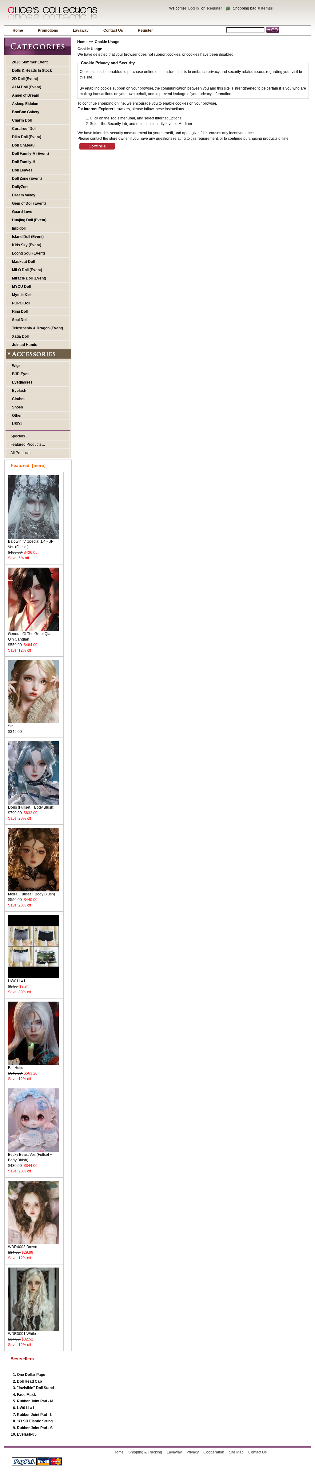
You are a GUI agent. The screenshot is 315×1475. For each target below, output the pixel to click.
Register (214, 8)
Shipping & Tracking (145, 1452)
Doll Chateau (23, 145)
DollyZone (21, 187)
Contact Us (113, 30)
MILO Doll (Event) (27, 270)
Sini (11, 726)
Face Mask (26, 1395)
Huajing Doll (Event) (29, 220)
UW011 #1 (17, 981)
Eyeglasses (22, 382)
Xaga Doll (20, 336)
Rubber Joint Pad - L (34, 1415)
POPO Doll (21, 303)
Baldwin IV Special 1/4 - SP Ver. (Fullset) (31, 544)
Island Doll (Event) (28, 237)
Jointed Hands (24, 345)
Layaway (81, 30)
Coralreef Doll (24, 129)
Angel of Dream (25, 95)
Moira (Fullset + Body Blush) (31, 894)
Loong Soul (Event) (28, 253)
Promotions (48, 30)
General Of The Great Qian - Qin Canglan (31, 636)
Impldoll (19, 228)
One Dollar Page (31, 1375)
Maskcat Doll (23, 261)
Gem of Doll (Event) (29, 203)
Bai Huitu (15, 1068)
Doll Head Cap (29, 1381)
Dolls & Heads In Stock (32, 70)
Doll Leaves (22, 170)
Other (17, 415)
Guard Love (22, 212)
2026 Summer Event (30, 62)
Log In (193, 8)
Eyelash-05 (27, 1434)
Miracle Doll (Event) (29, 278)
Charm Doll (22, 120)
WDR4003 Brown (22, 1247)
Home (18, 30)
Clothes (19, 399)
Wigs (16, 366)
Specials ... (19, 436)
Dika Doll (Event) (26, 137)
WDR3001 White (22, 1334)
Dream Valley (23, 195)
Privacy (192, 1452)
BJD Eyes (21, 374)
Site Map (236, 1452)
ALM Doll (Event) (26, 87)
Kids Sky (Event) (26, 245)
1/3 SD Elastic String (35, 1421)
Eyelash (19, 390)
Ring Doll (20, 311)
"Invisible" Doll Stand (35, 1388)
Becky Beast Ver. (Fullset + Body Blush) (30, 1157)
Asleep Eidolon (25, 104)
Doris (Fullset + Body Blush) (31, 807)
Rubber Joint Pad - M (35, 1401)
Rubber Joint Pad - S (35, 1428)
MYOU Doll (21, 286)
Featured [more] (28, 465)
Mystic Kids (22, 295)
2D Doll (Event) (25, 79)
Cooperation (213, 1452)
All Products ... (22, 453)
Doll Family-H (23, 162)
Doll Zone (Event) (27, 178)
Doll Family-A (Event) (30, 153)
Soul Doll (19, 320)
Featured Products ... (27, 444)
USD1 (17, 424)
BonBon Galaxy (25, 112)
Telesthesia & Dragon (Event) (37, 328)
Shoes (17, 407)
